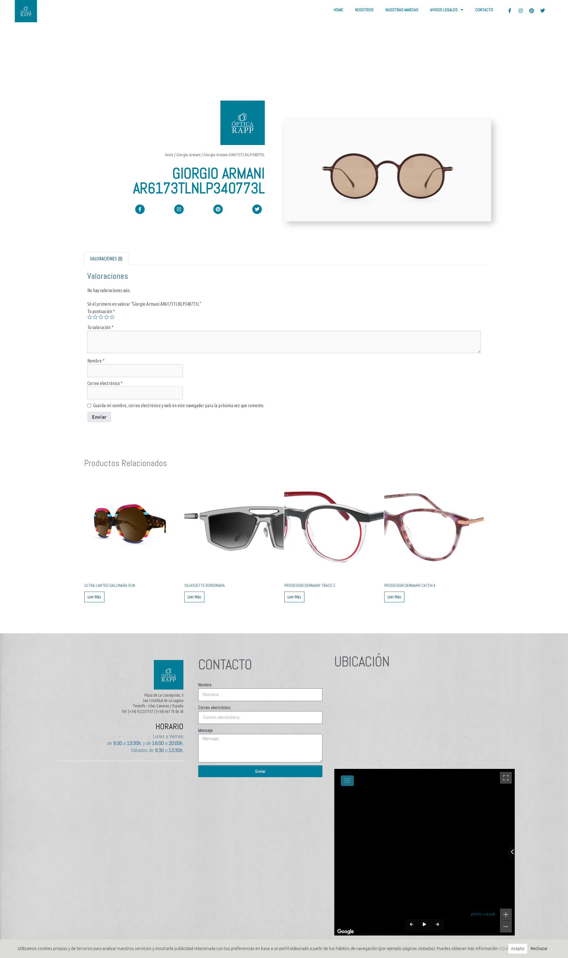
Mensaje (205, 730)
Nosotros (364, 9)
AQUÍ (503, 948)
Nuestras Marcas (401, 9)
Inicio (169, 154)
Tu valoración (100, 327)
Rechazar (539, 948)
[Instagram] (520, 10)
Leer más (94, 597)
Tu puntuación (101, 311)
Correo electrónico (105, 383)
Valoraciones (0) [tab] (106, 258)
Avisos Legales (444, 9)
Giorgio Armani (188, 154)
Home (338, 9)
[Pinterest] (531, 10)
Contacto (484, 9)
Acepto (518, 948)
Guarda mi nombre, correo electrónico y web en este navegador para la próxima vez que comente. (178, 405)
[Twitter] (542, 10)
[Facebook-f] (509, 10)
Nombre (96, 360)
